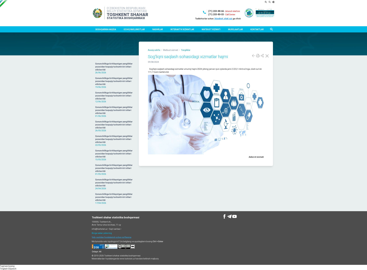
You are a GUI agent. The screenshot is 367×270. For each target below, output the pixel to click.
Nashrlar (157, 29)
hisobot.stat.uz (223, 18)
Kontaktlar (257, 29)
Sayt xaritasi (114, 229)
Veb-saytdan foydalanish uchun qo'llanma (111, 237)
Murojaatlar (235, 29)
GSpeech (12, 269)
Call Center (230, 14)
